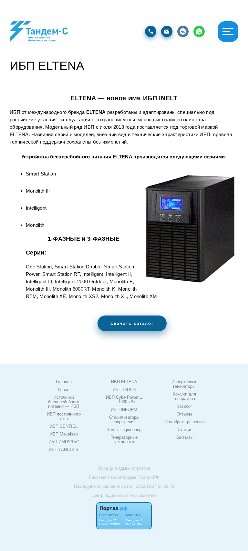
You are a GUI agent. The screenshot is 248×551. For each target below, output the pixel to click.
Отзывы (184, 414)
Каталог (184, 406)
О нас (63, 389)
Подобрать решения (184, 422)
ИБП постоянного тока (64, 416)
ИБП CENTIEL (64, 426)
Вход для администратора (124, 468)
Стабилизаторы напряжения (124, 419)
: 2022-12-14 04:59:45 (153, 486)
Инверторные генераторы (184, 384)
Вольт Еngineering (124, 429)
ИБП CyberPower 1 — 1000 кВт (124, 399)
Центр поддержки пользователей (124, 495)
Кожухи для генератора (184, 396)
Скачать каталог (132, 323)
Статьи (184, 429)
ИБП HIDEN (124, 389)
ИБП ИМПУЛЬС (63, 442)
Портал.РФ (148, 477)
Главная (64, 382)
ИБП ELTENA (124, 382)
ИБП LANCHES (63, 449)
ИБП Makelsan (64, 434)
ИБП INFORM (124, 409)
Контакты (184, 437)
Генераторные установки (124, 439)
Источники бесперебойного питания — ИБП (63, 402)
